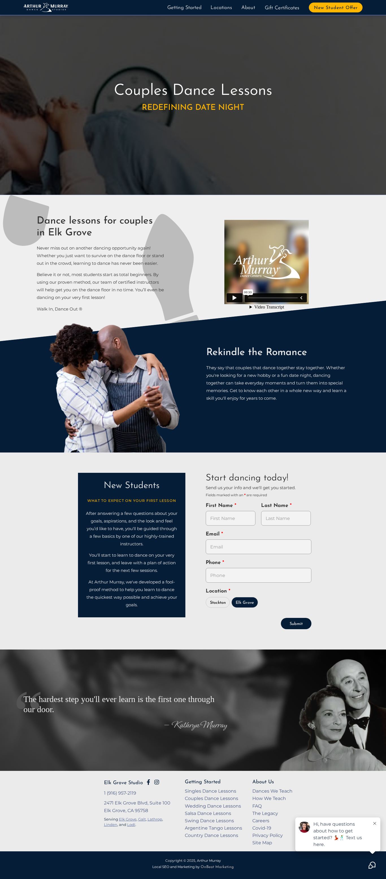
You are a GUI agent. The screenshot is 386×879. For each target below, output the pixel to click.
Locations (221, 7)
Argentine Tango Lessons (213, 828)
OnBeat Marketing (217, 867)
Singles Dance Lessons (210, 791)
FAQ (257, 806)
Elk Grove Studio (123, 782)
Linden (110, 824)
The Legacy (265, 813)
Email (213, 534)
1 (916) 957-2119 (120, 793)
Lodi (131, 824)
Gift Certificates (282, 8)
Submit (296, 624)
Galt (142, 819)
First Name (220, 505)
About (248, 7)
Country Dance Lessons (211, 835)
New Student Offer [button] (336, 8)
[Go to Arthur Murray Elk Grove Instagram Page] (156, 782)
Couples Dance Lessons (211, 798)
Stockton (218, 603)
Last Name (275, 505)
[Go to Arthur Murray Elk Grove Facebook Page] (148, 782)
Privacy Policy (267, 835)
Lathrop (155, 819)
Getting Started (184, 7)
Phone (214, 562)
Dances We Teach (272, 791)
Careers (260, 820)
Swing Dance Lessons (209, 820)
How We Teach (269, 798)
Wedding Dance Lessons (213, 806)
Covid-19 (261, 828)
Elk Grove (245, 603)
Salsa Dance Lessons (208, 813)
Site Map (262, 842)
